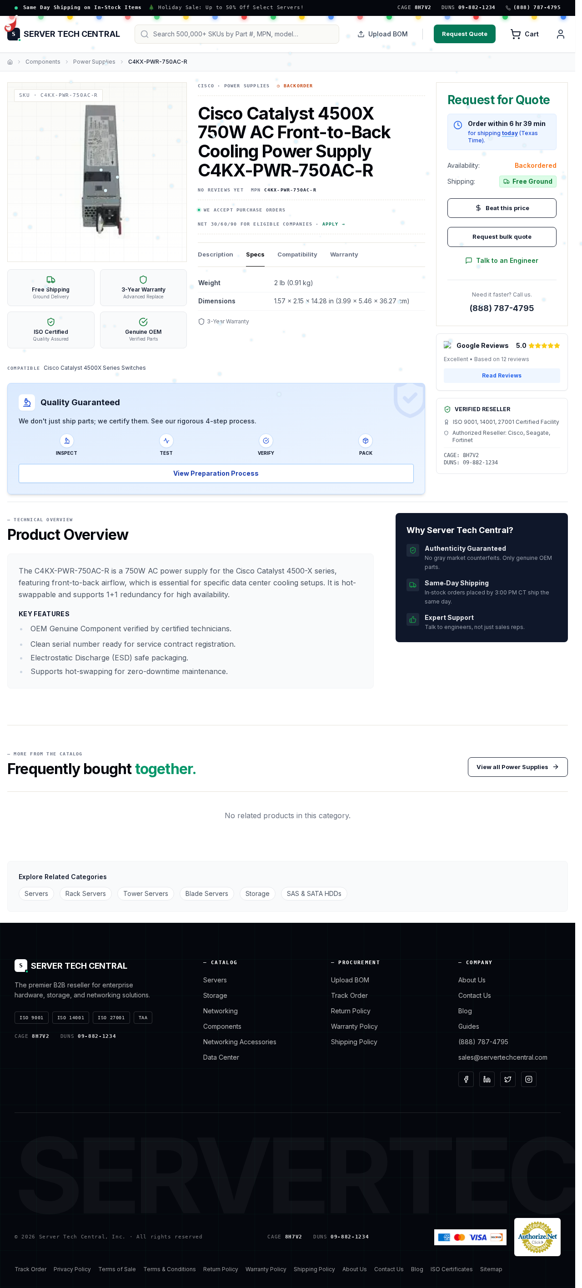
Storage (258, 893)
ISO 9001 (32, 1017)
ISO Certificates (452, 1269)
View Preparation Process (216, 473)
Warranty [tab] (344, 254)
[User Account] (560, 34)
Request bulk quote (502, 236)
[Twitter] (508, 1079)
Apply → (333, 223)
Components (42, 61)
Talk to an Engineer (507, 260)
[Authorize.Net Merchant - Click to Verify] (537, 1237)
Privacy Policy (72, 1269)
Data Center (221, 1057)
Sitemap (491, 1269)
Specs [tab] (255, 254)
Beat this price (507, 207)
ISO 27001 (111, 1017)
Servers (36, 893)
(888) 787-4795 (502, 308)
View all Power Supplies (512, 766)
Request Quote (464, 33)
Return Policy (351, 1011)
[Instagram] (529, 1079)
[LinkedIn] (487, 1079)
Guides (468, 1026)
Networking (220, 1011)
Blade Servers (207, 893)
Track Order (349, 995)
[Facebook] (466, 1079)
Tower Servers (145, 893)
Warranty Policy (354, 1026)
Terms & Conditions (169, 1269)
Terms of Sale (117, 1269)
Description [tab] (215, 254)
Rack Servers (85, 893)
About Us (472, 980)
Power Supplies (94, 61)
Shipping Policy (354, 1042)
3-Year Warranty (228, 321)
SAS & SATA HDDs (314, 893)
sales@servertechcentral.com (502, 1057)
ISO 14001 (70, 1017)
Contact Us (474, 995)
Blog (465, 1011)
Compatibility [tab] (297, 254)
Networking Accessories (239, 1042)
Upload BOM (388, 34)
